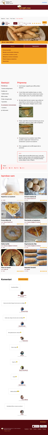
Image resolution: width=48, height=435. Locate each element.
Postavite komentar (23, 279)
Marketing (6, 429)
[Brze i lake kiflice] (31, 112)
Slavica (22, 355)
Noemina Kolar (8, 24)
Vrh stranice (43, 421)
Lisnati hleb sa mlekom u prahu (10, 54)
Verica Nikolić (25, 399)
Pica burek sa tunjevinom (35, 213)
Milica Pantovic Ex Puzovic (22, 296)
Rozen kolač (6, 61)
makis (22, 414)
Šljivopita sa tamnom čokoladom (10, 56)
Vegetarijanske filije (35, 237)
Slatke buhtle (12, 237)
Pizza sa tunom (12, 260)
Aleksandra (25, 340)
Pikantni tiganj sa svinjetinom (9, 59)
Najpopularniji (35, 46)
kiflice (17, 167)
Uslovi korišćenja (17, 428)
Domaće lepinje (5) (35, 189)
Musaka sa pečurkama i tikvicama (11, 52)
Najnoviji (12, 46)
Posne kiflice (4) (12, 213)
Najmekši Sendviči (35, 260)
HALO (9, 430)
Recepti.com (24, 7)
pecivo (23, 167)
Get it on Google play (43, 426)
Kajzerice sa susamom (12, 189)
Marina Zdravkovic (23, 370)
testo (12, 167)
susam (6, 167)
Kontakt (9, 429)
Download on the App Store (35, 426)
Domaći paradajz (7, 50)
